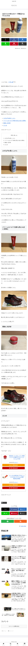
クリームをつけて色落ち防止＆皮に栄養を (14, 120)
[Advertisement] (14, 65)
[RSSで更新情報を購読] (20, 521)
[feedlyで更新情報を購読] (7, 521)
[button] (22, 44)
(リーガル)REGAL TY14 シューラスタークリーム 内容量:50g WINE (17, 477)
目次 (12, 135)
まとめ (5, 125)
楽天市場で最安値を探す (13, 487)
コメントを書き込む (14, 626)
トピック (4, 502)
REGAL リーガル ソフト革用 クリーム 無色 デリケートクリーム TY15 (16, 457)
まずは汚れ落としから (9, 118)
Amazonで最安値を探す (13, 465)
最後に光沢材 (7, 123)
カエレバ (16, 462)
